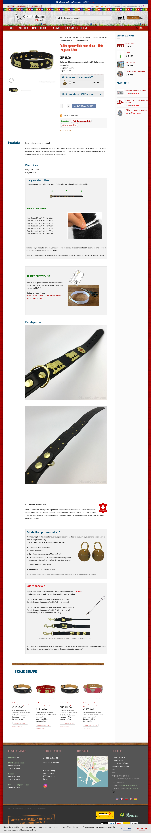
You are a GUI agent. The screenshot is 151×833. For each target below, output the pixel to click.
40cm (40, 296)
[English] (92, 6)
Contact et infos (118, 757)
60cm (29, 298)
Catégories (23, 28)
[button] (135, 17)
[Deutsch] (97, 6)
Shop (61, 38)
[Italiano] (100, 6)
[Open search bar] (137, 28)
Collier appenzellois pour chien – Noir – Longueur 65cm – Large (69, 705)
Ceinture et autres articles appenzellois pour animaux (86, 38)
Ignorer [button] (92, 2)
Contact (84, 28)
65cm (35, 298)
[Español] (102, 6)
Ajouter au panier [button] (21, 718)
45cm (46, 296)
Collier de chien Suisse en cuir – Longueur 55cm (23, 704)
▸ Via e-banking (117, 783)
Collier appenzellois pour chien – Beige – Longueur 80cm (92, 705)
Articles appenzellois (82, 121)
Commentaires (71, 28)
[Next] (52, 59)
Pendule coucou (39, 28)
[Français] (95, 6)
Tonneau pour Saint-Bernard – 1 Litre (47, 704)
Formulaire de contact (52, 762)
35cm (35, 296)
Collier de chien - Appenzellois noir (74, 40)
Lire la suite (43, 718)
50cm (52, 296)
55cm (58, 296)
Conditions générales (120, 763)
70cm (40, 298)
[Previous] (12, 59)
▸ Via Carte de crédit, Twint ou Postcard (126, 779)
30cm (29, 296)
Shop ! (12, 28)
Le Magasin (56, 28)
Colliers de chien (70, 125)
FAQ (113, 769)
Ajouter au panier (83, 106)
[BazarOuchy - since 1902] (27, 17)
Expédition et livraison (120, 766)
